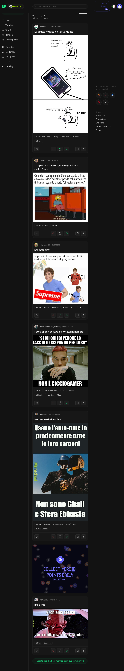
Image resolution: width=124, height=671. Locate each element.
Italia (72, 390)
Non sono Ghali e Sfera (47, 419)
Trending (9, 25)
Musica (66, 136)
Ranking (9, 66)
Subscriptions (11, 39)
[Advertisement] (107, 45)
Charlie (40, 395)
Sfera (39, 390)
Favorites (9, 47)
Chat (7, 61)
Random (9, 34)
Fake (66, 307)
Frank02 (42, 160)
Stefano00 (43, 600)
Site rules (100, 122)
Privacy (99, 130)
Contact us (101, 119)
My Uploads (10, 56)
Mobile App (101, 115)
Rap (47, 307)
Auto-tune (58, 524)
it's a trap (40, 604)
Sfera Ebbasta (42, 225)
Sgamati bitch (42, 250)
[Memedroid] (4, 6)
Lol (82, 307)
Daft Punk (72, 524)
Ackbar (48, 643)
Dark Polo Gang (43, 136)
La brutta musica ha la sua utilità (53, 31)
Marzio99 (43, 414)
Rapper (56, 307)
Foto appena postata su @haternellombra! (59, 331)
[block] (83, 149)
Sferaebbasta (51, 390)
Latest (8, 20)
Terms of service (103, 126)
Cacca (76, 136)
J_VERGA (42, 245)
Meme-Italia (44, 26)
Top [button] (7, 30)
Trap (56, 136)
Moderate (10, 51)
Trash (39, 141)
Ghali (47, 524)
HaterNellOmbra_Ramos (49, 326)
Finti (74, 307)
